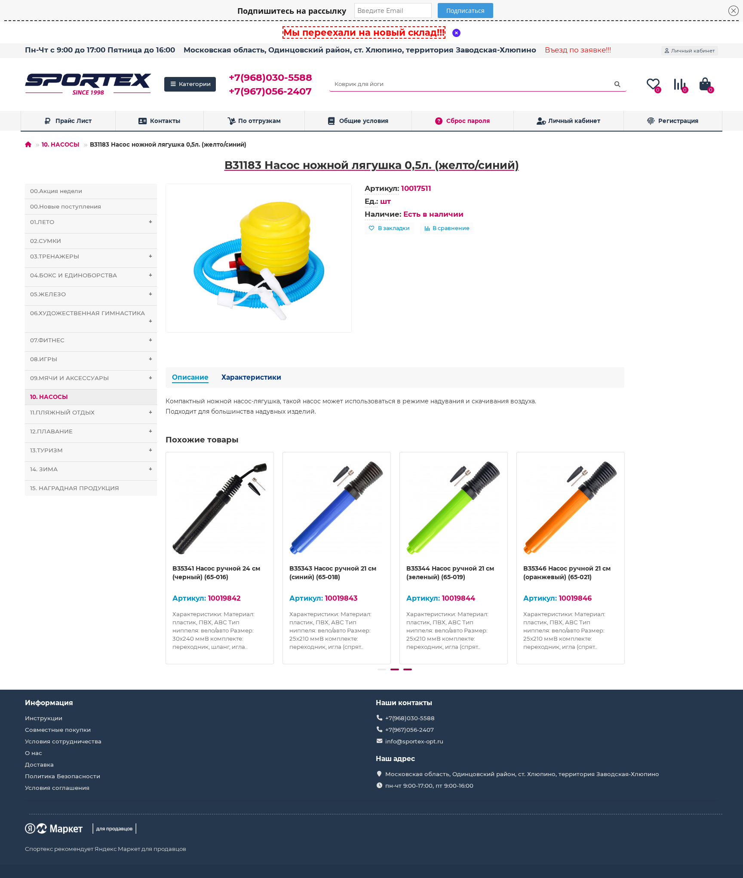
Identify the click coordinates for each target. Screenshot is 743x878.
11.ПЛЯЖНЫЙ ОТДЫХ (91, 412)
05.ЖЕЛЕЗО (91, 294)
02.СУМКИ (45, 240)
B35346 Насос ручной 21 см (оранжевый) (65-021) (567, 573)
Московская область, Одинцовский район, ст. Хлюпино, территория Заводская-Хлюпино (360, 50)
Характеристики (251, 377)
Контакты (165, 120)
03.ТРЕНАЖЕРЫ (91, 256)
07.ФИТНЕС (91, 340)
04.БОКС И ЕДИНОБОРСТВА (91, 275)
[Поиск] (617, 84)
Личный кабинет (574, 120)
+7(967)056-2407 (270, 91)
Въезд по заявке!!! (578, 50)
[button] (382, 669)
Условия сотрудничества (63, 741)
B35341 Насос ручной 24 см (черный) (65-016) (216, 573)
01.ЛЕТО (91, 221)
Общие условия (363, 120)
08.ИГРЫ (91, 359)
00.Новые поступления (65, 206)
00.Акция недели (56, 190)
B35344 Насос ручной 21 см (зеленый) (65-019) (450, 573)
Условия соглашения (57, 787)
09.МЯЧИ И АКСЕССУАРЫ (91, 378)
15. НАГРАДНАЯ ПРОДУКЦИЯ (74, 488)
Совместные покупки (58, 729)
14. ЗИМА (91, 469)
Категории (195, 83)
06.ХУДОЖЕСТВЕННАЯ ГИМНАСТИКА (91, 317)
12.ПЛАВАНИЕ (91, 431)
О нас (33, 752)
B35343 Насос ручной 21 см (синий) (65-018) (332, 573)
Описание (190, 377)
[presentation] (166, 557)
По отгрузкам (259, 120)
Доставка (39, 764)
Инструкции (43, 718)
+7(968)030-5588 (270, 77)
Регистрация (678, 120)
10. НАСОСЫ (61, 144)
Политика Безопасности (62, 776)
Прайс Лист (73, 120)
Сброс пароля (468, 120)
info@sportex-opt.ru (414, 741)
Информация (49, 703)
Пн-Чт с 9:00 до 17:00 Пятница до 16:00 (100, 50)
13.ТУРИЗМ (91, 450)
